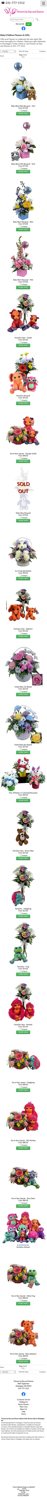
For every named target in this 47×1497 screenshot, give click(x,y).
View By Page (23, 51)
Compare (42, 51)
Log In (28, 24)
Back (2, 56)
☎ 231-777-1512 (13, 3)
